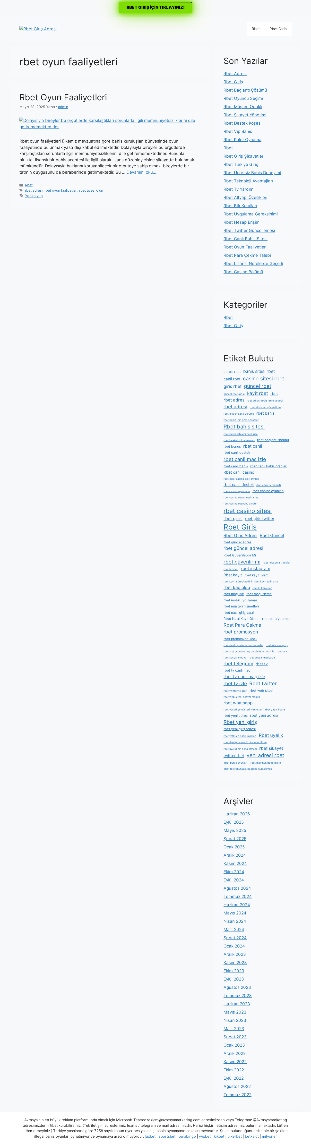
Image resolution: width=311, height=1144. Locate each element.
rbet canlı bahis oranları (268, 466)
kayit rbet (257, 393)
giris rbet (233, 386)
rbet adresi (34, 190)
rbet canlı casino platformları (241, 478)
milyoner (269, 1136)
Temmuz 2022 (237, 1094)
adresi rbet (232, 372)
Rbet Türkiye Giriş (241, 164)
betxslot (252, 1136)
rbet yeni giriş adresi (240, 729)
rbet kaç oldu (237, 587)
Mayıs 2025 (235, 830)
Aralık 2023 (235, 954)
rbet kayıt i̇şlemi (256, 575)
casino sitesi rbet (263, 379)
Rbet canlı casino (239, 472)
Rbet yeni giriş (240, 722)
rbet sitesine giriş (277, 645)
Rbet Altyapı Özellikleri (245, 197)
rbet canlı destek (239, 484)
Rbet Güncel (272, 535)
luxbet (150, 1136)
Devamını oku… (141, 172)
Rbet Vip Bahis (238, 131)
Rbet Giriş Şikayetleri (244, 156)
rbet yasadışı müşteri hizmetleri (243, 709)
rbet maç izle (234, 594)
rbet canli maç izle (245, 459)
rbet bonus (232, 446)
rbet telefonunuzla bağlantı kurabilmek (248, 768)
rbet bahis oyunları (235, 762)
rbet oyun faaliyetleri (60, 190)
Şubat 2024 (235, 937)
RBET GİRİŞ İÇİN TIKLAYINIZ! (156, 7)
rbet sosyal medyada (262, 657)
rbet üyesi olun (91, 190)
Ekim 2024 (234, 871)
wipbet (205, 1136)
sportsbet (167, 1136)
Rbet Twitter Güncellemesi (249, 230)
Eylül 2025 (234, 822)
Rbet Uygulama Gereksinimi (251, 214)
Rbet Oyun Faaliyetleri (63, 97)
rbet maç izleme (259, 594)
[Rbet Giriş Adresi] (38, 28)
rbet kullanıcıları (262, 588)
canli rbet (232, 379)
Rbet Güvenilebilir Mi (240, 555)
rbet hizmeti (231, 569)
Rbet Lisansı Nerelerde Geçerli (253, 263)
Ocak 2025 (234, 847)
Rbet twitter (263, 683)
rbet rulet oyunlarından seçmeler (243, 645)
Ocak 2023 (234, 1045)
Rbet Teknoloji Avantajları (248, 181)
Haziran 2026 (237, 813)
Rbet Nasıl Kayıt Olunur (242, 619)
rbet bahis (265, 413)
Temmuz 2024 (238, 896)
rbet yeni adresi (264, 715)
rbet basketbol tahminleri (239, 440)
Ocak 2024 (234, 946)
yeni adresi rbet (265, 755)
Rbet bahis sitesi (244, 426)
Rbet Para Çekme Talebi (247, 255)
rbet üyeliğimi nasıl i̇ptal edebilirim (245, 742)
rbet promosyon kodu (240, 639)
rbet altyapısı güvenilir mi (265, 407)
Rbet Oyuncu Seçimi (243, 98)
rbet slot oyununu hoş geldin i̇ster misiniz (249, 651)
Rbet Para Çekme (242, 625)
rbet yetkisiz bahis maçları (240, 736)
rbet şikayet (271, 748)
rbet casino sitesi (248, 510)
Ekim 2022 (234, 1069)
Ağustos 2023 (237, 987)
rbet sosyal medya (235, 657)
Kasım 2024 (235, 863)
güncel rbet (257, 386)
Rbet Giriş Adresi (240, 535)
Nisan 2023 (235, 1020)
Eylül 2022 (234, 1078)
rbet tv (262, 664)
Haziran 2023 (237, 1003)
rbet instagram (255, 568)
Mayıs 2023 (235, 1012)
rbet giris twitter (259, 518)
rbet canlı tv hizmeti (268, 485)
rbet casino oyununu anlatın (240, 503)
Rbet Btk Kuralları (240, 205)
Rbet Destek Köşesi (242, 123)
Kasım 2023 (235, 962)
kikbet (219, 1136)
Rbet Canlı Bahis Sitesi (246, 238)
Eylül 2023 (234, 979)
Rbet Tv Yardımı (239, 189)
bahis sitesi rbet (259, 371)
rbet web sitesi (261, 690)
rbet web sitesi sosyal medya (242, 697)
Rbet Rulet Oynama (242, 139)
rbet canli (252, 446)
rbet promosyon (241, 632)
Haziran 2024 (237, 904)
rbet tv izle (235, 683)
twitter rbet (234, 755)
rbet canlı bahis (236, 466)
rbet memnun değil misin (265, 762)
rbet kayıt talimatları (266, 581)
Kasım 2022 (235, 1061)
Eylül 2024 (234, 880)
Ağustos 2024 (237, 888)
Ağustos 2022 (237, 1086)
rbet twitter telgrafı (235, 690)
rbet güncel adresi (243, 548)
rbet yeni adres (236, 715)
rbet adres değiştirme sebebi (265, 400)
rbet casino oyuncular (237, 491)
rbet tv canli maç (237, 670)
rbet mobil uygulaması (241, 600)
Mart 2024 (234, 929)
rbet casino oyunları (268, 491)
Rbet (256, 28)
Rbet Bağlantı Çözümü (245, 90)
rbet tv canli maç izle (244, 676)
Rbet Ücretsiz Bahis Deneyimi (252, 172)
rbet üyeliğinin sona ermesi (240, 749)
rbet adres (234, 399)
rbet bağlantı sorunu (273, 440)
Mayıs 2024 (235, 913)
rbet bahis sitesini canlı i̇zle (241, 434)
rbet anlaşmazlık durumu (239, 413)
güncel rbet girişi (234, 394)
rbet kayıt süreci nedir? (238, 581)
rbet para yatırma (276, 619)
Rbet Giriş (278, 28)
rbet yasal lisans (275, 709)
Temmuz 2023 (238, 995)
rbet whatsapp (238, 702)
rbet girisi (233, 518)
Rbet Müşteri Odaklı (243, 106)
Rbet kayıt (233, 575)
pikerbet (234, 1136)
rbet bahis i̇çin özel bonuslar (241, 420)
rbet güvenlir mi (242, 562)
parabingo (187, 1136)
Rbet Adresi (235, 73)
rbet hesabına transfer (276, 562)
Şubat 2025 (235, 838)
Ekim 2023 (234, 970)
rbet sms (282, 651)
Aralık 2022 (235, 1053)
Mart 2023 (234, 1028)
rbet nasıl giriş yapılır (240, 613)
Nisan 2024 (235, 921)
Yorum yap (34, 196)
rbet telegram (238, 663)
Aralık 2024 (235, 855)
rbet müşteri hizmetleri (241, 606)
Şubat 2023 (235, 1036)
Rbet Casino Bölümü (243, 271)
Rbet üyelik (271, 735)
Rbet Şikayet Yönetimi (245, 114)
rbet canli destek (237, 452)
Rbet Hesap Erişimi (242, 222)
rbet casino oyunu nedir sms (241, 497)
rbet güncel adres (237, 542)
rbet (274, 393)
